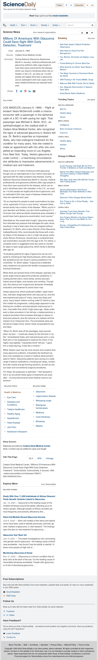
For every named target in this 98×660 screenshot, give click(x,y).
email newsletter (60, 15)
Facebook (11, 611)
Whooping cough (43, 400)
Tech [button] (23, 25)
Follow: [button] (59, 5)
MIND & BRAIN (63, 121)
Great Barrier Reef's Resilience (72, 93)
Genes (62, 117)
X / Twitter (11, 615)
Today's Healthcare (16, 409)
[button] (82, 33)
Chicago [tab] (49, 458)
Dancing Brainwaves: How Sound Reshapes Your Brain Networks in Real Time (75, 191)
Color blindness (43, 416)
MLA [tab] (31, 458)
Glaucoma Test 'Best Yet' (15, 534)
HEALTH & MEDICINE (66, 105)
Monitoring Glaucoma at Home (17, 552)
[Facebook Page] (66, 5)
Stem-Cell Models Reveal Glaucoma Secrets (24, 517)
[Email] (34, 91)
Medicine (40, 412)
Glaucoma (40, 391)
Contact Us (11, 637)
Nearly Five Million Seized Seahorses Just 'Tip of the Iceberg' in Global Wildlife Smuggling (77, 173)
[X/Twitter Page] (71, 5)
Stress (62, 148)
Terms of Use (84, 644)
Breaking (62, 38)
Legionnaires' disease (46, 396)
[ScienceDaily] (19, 4)
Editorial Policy (70, 644)
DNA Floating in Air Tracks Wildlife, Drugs (76, 79)
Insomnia (63, 132)
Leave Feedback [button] (13, 633)
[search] (92, 25)
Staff (25, 644)
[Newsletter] (92, 5)
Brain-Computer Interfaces (70, 129)
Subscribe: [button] (79, 5)
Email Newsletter (13, 592)
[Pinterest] (25, 91)
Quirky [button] (55, 25)
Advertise (44, 644)
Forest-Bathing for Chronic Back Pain (75, 63)
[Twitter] (21, 91)
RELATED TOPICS (10, 386)
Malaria (39, 425)
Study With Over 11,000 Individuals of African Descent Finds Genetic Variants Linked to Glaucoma (29, 498)
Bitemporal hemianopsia (42, 406)
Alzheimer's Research (17, 431)
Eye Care (11, 397)
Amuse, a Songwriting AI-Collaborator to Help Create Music (76, 226)
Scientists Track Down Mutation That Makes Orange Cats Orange (74, 212)
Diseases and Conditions (13, 403)
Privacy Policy (56, 644)
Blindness (40, 421)
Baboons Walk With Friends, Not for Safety (77, 83)
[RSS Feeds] (87, 5)
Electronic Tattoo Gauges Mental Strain (76, 197)
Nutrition (63, 144)
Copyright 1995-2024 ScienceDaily (19, 648)
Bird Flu (63, 109)
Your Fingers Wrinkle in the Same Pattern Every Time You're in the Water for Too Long (76, 219)
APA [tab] (39, 458)
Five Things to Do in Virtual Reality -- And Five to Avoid (76, 202)
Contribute (34, 644)
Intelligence (64, 125)
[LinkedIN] (29, 91)
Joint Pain (11, 427)
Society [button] (44, 25)
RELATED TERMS (39, 386)
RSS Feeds (11, 595)
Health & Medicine (12, 392)
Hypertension (13, 418)
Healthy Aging (13, 413)
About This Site (15, 644)
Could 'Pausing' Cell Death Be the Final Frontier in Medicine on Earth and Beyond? (77, 167)
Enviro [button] (33, 25)
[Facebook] (16, 91)
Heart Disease (13, 422)
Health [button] (13, 25)
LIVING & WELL (63, 136)
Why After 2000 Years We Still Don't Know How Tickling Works (77, 180)
